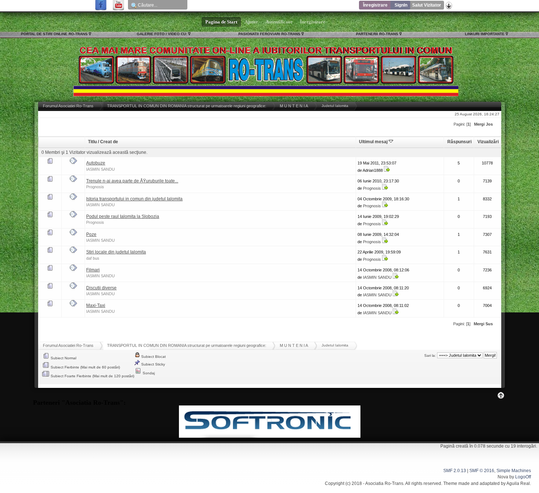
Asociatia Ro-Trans (384, 483)
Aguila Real (518, 483)
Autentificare (279, 22)
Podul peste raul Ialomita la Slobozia (122, 216)
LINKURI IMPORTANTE (485, 34)
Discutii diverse (101, 287)
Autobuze (95, 163)
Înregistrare (375, 5)
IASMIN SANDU (100, 169)
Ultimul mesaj (374, 141)
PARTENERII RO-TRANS (377, 34)
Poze (91, 234)
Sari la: (430, 355)
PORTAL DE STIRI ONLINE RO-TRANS (54, 34)
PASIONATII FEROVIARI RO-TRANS (269, 34)
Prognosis (95, 187)
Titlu (92, 141)
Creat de (109, 141)
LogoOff (523, 476)
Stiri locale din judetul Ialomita (116, 252)
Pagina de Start (221, 22)
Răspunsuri (459, 141)
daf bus (92, 258)
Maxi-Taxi (95, 305)
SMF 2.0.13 (454, 470)
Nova (503, 476)
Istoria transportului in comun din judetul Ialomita (134, 198)
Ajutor (251, 22)
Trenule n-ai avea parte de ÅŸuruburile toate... (132, 181)
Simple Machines (513, 470)
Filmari (93, 270)
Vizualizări (488, 141)
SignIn (401, 5)
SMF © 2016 (481, 470)
